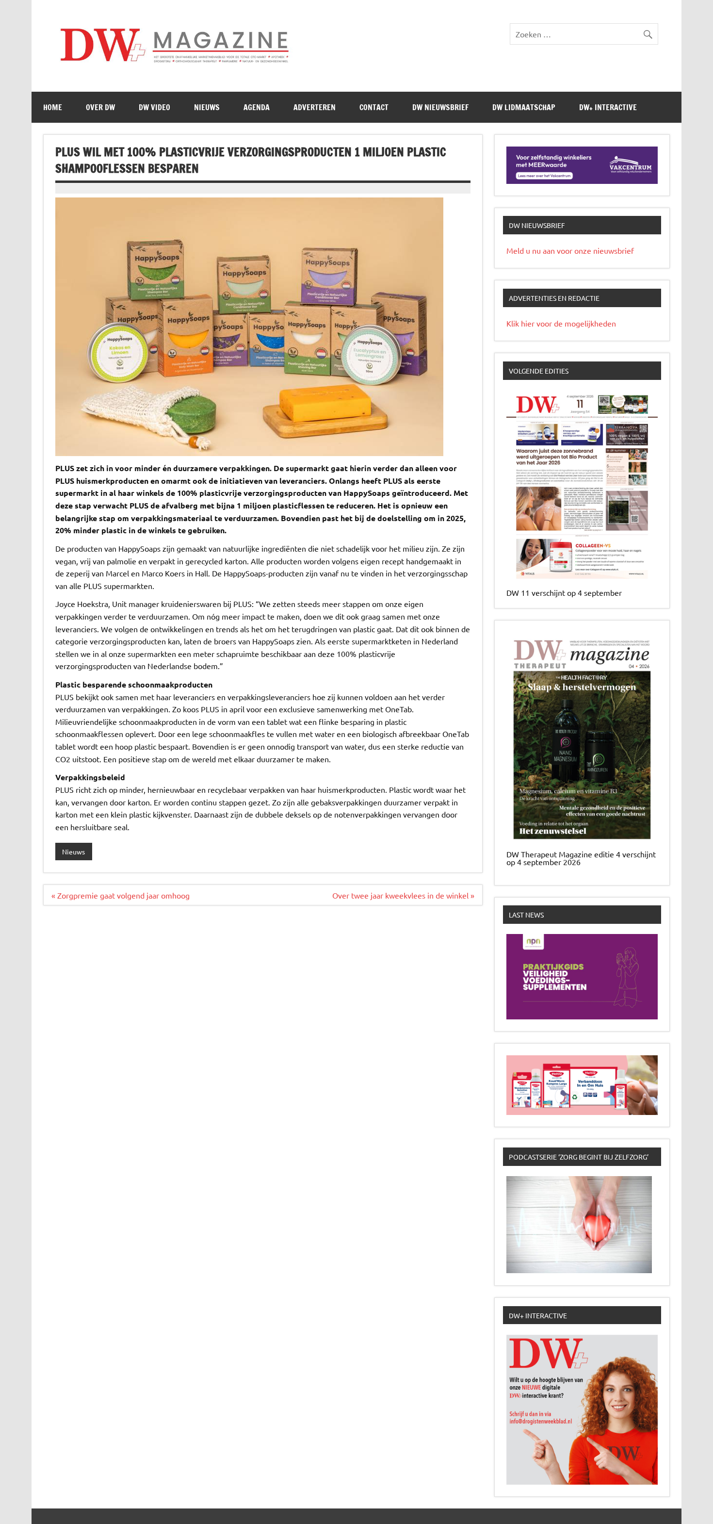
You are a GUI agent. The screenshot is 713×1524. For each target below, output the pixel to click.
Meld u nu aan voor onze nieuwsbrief (570, 250)
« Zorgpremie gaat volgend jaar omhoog (120, 895)
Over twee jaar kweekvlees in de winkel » (403, 895)
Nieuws (207, 107)
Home (52, 107)
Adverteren (314, 107)
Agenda (256, 107)
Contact (374, 107)
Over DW (100, 107)
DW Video (154, 107)
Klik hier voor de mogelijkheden (561, 323)
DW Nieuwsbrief (440, 107)
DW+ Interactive (608, 107)
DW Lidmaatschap (523, 107)
